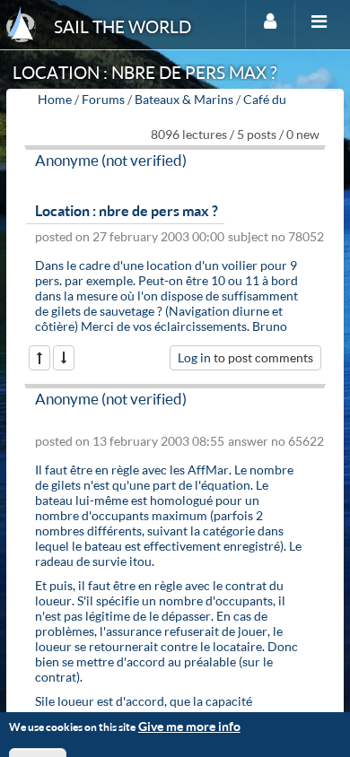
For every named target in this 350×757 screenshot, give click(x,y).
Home (55, 99)
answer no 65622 (276, 440)
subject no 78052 (276, 236)
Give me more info (189, 726)
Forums (103, 99)
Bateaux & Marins (184, 99)
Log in (194, 357)
